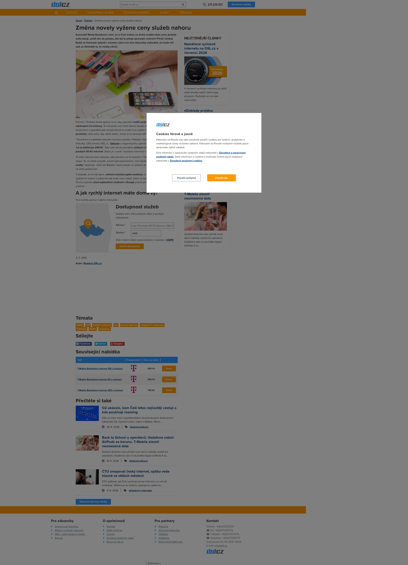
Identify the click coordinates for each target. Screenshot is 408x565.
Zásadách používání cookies (186, 161)
